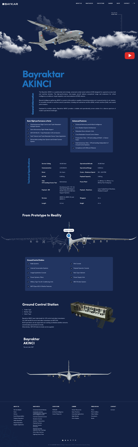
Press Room (95, 406)
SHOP (118, 3)
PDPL (73, 444)
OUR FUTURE (100, 3)
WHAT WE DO (89, 3)
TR (134, 3)
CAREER (110, 3)
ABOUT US (79, 3)
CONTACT (127, 3)
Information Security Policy (83, 444)
